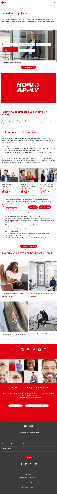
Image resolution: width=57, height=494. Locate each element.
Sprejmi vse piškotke (44, 207)
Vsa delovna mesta (35, 337)
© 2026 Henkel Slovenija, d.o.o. (28, 487)
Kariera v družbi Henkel (8, 296)
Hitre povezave (6, 449)
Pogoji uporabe (28, 474)
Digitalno (39, 44)
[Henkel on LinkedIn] (22, 350)
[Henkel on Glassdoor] (45, 350)
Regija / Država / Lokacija (7, 49)
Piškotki (28, 480)
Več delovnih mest (28, 67)
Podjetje (4, 439)
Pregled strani (28, 469)
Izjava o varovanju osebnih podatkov (28, 477)
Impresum (28, 471)
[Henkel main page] (3, 2)
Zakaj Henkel (34, 296)
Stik (27, 457)
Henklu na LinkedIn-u (37, 160)
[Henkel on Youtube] (39, 351)
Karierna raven (7, 44)
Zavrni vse (33, 207)
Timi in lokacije (6, 337)
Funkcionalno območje (26, 44)
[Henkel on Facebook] (33, 350)
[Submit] (33, 51)
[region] (28, 203)
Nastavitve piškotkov (28, 482)
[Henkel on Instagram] (28, 351)
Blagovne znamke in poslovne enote (13, 444)
